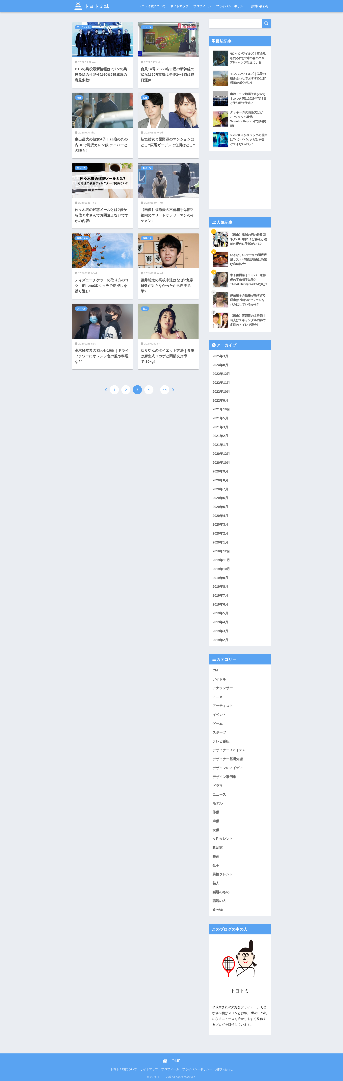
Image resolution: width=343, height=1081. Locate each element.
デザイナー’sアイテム (229, 750)
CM (215, 670)
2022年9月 (220, 400)
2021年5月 (220, 418)
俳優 (79, 97)
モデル (218, 803)
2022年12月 (221, 374)
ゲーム (218, 723)
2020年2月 (220, 533)
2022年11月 (221, 383)
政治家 (218, 848)
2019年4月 (220, 622)
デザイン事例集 (224, 777)
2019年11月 (221, 560)
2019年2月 (220, 640)
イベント (219, 715)
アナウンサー (223, 688)
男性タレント (223, 874)
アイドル (81, 308)
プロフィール (202, 6)
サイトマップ (179, 6)
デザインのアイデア (228, 768)
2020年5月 (220, 507)
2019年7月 (220, 595)
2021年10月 (221, 409)
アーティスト (83, 27)
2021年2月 (220, 436)
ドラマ (218, 785)
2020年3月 (220, 524)
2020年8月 (220, 480)
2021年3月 (220, 427)
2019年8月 (220, 587)
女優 (145, 97)
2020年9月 (220, 471)
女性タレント (223, 839)
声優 (216, 821)
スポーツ (147, 168)
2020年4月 (220, 516)
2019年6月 (220, 604)
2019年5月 (220, 613)
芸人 (145, 308)
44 (165, 390)
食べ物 (218, 910)
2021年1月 (220, 445)
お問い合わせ (260, 6)
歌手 (216, 865)
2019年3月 (220, 631)
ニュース (147, 27)
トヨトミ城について (152, 6)
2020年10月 (221, 463)
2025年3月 (220, 356)
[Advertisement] (240, 184)
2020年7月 (220, 489)
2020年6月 (220, 498)
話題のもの (82, 238)
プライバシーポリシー (231, 6)
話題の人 (147, 238)
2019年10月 (221, 569)
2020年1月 (220, 542)
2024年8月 (220, 365)
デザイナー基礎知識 (228, 759)
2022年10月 (221, 392)
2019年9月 (220, 578)
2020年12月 (221, 454)
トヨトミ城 (96, 6)
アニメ (218, 697)
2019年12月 (221, 551)
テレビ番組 (221, 741)
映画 (216, 856)
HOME (173, 1060)
